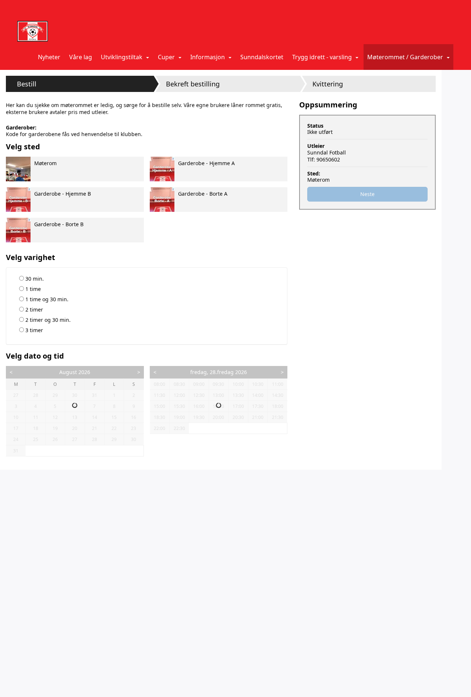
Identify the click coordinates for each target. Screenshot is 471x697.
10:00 (238, 384)
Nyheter (49, 57)
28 (39, 395)
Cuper (166, 57)
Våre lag (80, 57)
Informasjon (207, 57)
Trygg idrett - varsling (322, 57)
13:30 (238, 395)
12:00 (179, 395)
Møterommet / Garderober (405, 57)
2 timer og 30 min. (47, 319)
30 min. (34, 278)
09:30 (218, 384)
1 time (32, 288)
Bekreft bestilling (193, 83)
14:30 (277, 395)
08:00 (159, 384)
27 (19, 395)
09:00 (199, 384)
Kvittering (327, 83)
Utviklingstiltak (121, 57)
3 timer (33, 330)
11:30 (159, 395)
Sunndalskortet (261, 57)
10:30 (257, 384)
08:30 (179, 384)
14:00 (257, 395)
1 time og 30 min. (46, 299)
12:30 (199, 395)
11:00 (277, 384)
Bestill (26, 83)
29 (58, 395)
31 (98, 395)
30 (78, 395)
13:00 (218, 395)
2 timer (33, 309)
